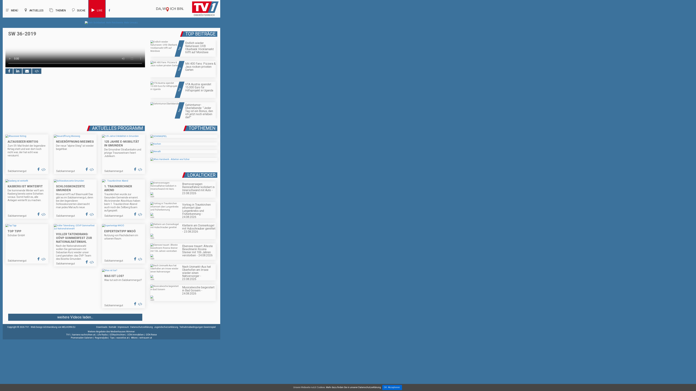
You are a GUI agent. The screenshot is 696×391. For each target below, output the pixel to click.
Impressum (123, 327)
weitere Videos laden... (75, 317)
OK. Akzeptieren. (392, 387)
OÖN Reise (151, 334)
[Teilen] (27, 71)
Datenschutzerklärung (141, 327)
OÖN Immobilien (135, 334)
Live (99, 10)
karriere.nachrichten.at (83, 334)
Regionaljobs (101, 338)
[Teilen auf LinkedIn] (17, 71)
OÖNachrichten (117, 334)
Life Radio (102, 334)
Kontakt (112, 327)
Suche (81, 10)
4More (134, 338)
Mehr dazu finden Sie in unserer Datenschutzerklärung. (353, 387)
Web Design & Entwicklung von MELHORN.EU (53, 327)
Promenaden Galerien (82, 338)
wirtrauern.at (145, 338)
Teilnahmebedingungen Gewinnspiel (197, 327)
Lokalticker (201, 175)
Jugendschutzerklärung (166, 327)
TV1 (68, 334)
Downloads (101, 327)
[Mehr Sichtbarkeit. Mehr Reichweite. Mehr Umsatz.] (111, 22)
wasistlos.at (122, 338)
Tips (112, 338)
